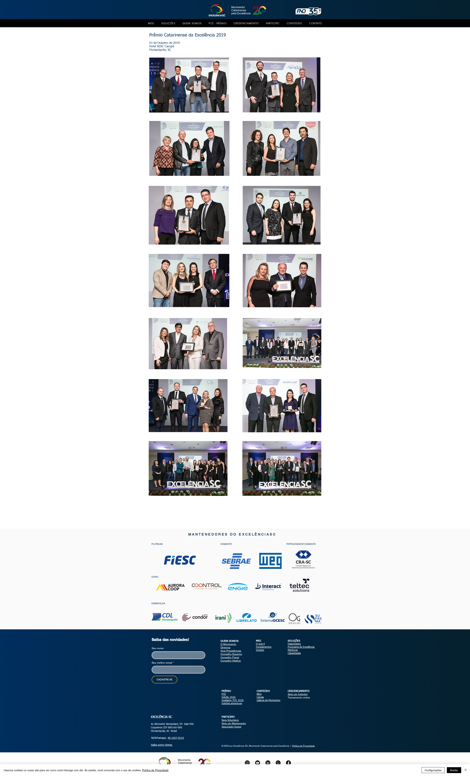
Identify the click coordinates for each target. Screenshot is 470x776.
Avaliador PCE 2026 (233, 700)
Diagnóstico (294, 644)
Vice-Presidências (230, 650)
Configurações (433, 770)
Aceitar (454, 770)
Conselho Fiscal (229, 657)
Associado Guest (231, 726)
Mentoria (293, 650)
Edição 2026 (229, 697)
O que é (260, 644)
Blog (259, 694)
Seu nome (158, 648)
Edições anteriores (232, 703)
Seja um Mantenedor (234, 723)
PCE (224, 694)
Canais (260, 697)
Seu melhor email (163, 662)
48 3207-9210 (176, 738)
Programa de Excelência (301, 647)
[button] (151, 23)
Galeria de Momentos (268, 700)
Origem (260, 650)
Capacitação (294, 653)
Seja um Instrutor (298, 694)
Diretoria (225, 647)
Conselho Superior (231, 654)
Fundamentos (263, 647)
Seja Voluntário (230, 720)
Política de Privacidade (303, 746)
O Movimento (228, 644)
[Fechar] (465, 770)
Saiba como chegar (162, 745)
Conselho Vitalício (230, 660)
